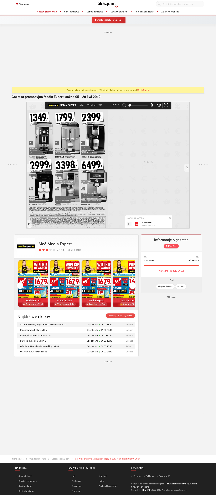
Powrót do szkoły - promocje (108, 20)
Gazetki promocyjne (37, 459)
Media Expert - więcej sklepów (121, 316)
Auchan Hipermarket (108, 486)
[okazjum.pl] (108, 4)
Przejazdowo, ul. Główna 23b (33, 330)
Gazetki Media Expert (60, 459)
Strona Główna (25, 476)
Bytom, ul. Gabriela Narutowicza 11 (36, 335)
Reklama (150, 476)
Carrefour (76, 491)
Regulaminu (171, 484)
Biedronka (76, 481)
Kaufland (103, 476)
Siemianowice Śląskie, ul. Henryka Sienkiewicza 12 (43, 324)
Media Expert (143, 90)
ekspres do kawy (165, 286)
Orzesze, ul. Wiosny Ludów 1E (33, 352)
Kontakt (137, 476)
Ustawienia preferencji (140, 487)
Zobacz (129, 324)
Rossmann (77, 486)
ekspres (181, 286)
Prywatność (164, 476)
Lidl (73, 476)
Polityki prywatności (188, 484)
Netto (101, 481)
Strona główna (18, 459)
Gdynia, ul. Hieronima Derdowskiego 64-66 (39, 346)
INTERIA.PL (146, 490)
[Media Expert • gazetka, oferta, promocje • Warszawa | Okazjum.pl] (26, 246)
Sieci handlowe (25, 486)
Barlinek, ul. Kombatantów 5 (33, 341)
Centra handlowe (26, 491)
